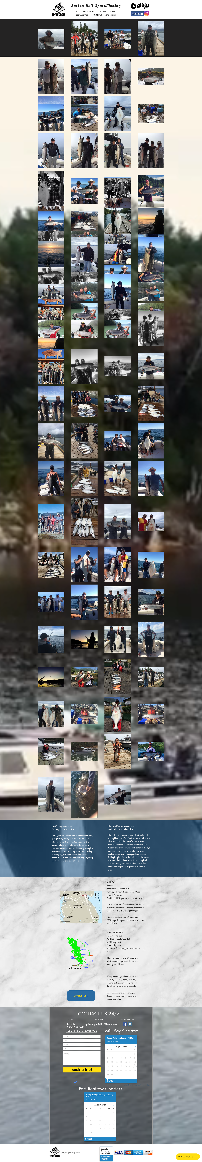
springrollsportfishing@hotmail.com (101, 1024)
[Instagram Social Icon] (130, 1024)
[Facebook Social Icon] (125, 1024)
